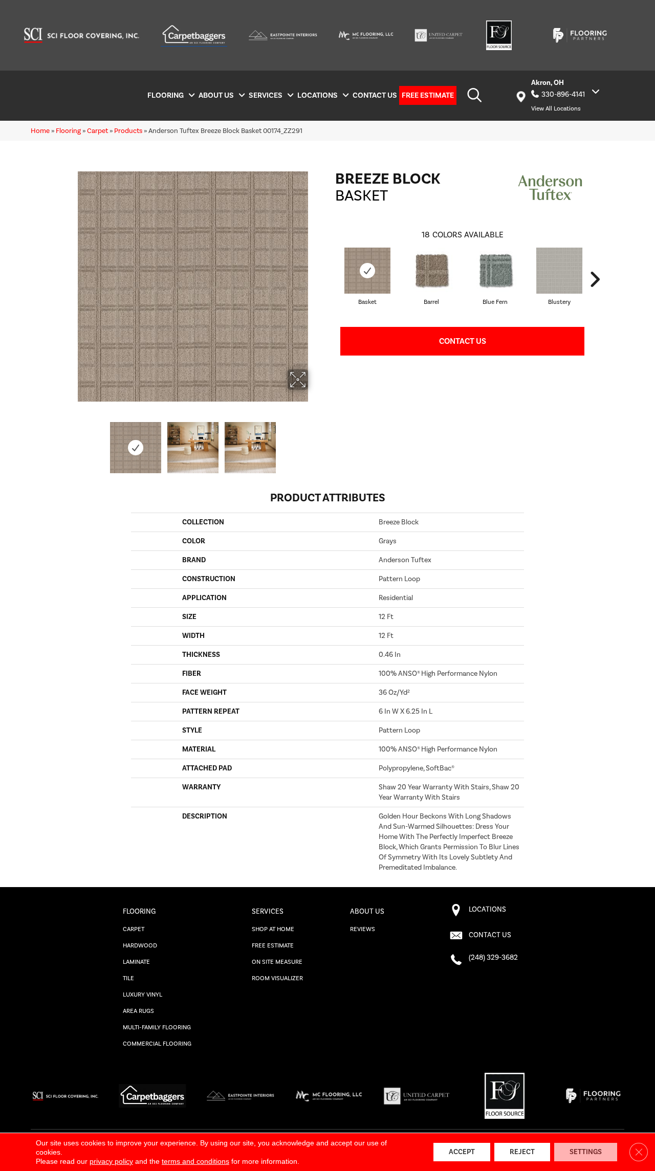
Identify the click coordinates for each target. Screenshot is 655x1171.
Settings (586, 1152)
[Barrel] (431, 270)
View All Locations (556, 109)
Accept (462, 1152)
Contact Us (462, 341)
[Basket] (367, 270)
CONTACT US (490, 935)
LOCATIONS (487, 909)
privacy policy (111, 1161)
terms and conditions (195, 1161)
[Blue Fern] (495, 270)
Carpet (97, 130)
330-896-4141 (563, 94)
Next (315, 442)
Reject (522, 1152)
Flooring (68, 130)
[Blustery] (559, 270)
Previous (71, 442)
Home (40, 130)
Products (128, 130)
